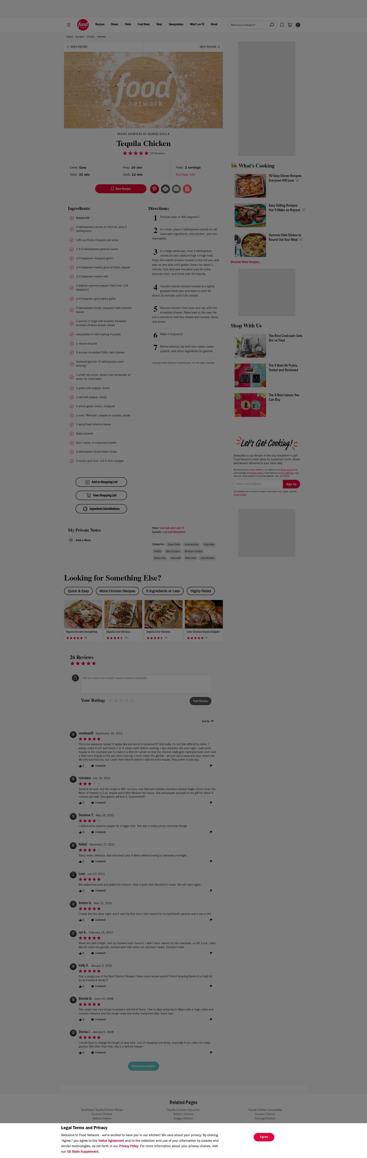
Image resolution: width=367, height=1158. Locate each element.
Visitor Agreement (111, 1141)
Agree (264, 1137)
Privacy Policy (128, 1146)
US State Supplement (82, 1152)
